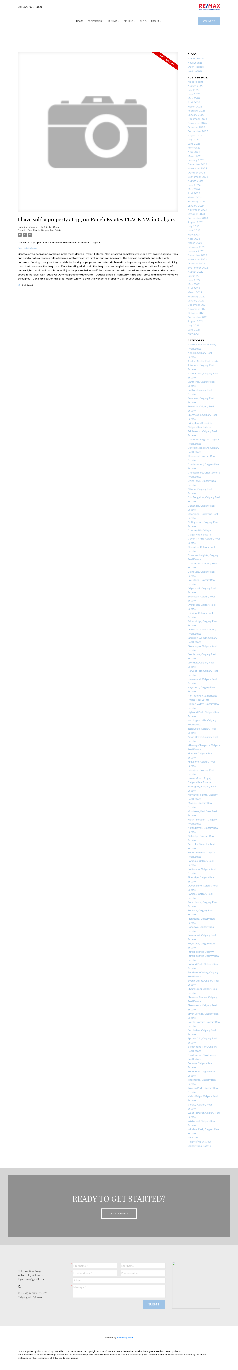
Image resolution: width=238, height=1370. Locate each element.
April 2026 (194, 102)
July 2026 (193, 90)
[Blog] (20, 1286)
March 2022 (195, 292)
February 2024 (197, 201)
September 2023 (198, 218)
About (155, 21)
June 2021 (194, 329)
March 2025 (195, 156)
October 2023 (196, 214)
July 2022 (193, 276)
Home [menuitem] (79, 21)
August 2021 (195, 321)
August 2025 (195, 135)
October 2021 (196, 313)
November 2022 (197, 259)
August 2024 (196, 181)
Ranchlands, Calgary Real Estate (44, 230)
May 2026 (194, 98)
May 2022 (194, 284)
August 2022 (195, 271)
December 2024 (197, 164)
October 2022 (196, 263)
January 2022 (196, 300)
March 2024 (195, 197)
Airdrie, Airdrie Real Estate (203, 361)
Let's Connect (119, 1213)
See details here (27, 248)
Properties (95, 21)
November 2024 (197, 168)
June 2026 (194, 94)
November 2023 (197, 209)
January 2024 (196, 205)
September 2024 (198, 176)
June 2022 (194, 280)
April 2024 (194, 193)
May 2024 (194, 189)
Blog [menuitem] (143, 21)
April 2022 (194, 288)
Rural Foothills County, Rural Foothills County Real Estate (203, 956)
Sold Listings (195, 71)
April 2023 (194, 238)
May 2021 (193, 333)
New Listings (195, 62)
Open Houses (196, 66)
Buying (112, 21)
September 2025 (198, 131)
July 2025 (193, 139)
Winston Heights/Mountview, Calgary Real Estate (199, 1141)
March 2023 (195, 242)
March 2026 (195, 106)
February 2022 (196, 296)
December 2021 (197, 304)
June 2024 (194, 185)
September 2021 (197, 317)
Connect (209, 21)
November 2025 (197, 123)
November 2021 (197, 309)
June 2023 (194, 230)
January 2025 (196, 160)
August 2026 (195, 86)
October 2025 (196, 127)
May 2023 (194, 234)
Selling (128, 21)
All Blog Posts (196, 58)
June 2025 (194, 143)
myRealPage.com (125, 1337)
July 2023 (193, 226)
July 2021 (193, 325)
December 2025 (197, 119)
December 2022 (197, 255)
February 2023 (196, 247)
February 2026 (196, 110)
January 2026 (196, 115)
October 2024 (196, 172)
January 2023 (196, 251)
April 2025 (194, 152)
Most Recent (195, 81)
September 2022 (198, 267)
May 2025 (194, 148)
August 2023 (195, 222)
